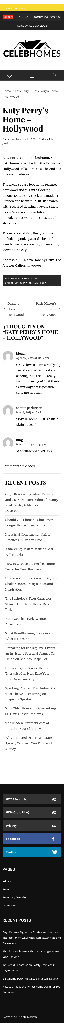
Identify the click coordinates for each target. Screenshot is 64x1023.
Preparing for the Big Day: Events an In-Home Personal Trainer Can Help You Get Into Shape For (30, 653)
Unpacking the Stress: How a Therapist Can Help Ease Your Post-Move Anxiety (27, 673)
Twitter (11, 852)
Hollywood (25, 282)
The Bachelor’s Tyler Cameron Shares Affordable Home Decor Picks (28, 604)
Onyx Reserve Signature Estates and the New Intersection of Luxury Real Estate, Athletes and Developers (32, 938)
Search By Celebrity (14, 897)
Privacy (11, 826)
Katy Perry (10, 158)
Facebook (13, 839)
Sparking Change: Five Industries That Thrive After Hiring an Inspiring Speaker (30, 693)
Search (7, 889)
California (11, 282)
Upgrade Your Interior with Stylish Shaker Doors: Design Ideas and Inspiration (31, 583)
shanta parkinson (29, 408)
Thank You (9, 905)
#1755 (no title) (17, 799)
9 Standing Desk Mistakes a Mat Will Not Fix (30, 978)
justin (6, 143)
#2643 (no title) (17, 812)
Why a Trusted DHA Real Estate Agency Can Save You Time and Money (28, 743)
